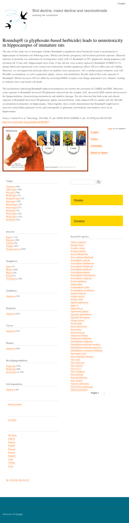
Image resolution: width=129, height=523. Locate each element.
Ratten (94, 139)
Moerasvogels (12, 204)
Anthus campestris (79, 242)
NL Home (12, 435)
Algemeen (10, 186)
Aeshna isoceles (77, 296)
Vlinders (9, 246)
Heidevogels (11, 195)
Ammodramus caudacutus (82, 341)
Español (11, 445)
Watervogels (11, 213)
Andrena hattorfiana (79, 389)
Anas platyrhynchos (79, 377)
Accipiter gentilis (78, 251)
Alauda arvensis (77, 320)
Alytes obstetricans (79, 326)
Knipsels (12, 455)
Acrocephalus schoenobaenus (83, 275)
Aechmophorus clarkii (80, 287)
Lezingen (12, 419)
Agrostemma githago (80, 311)
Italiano (11, 452)
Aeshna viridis (77, 299)
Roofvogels (11, 210)
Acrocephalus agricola (80, 260)
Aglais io (74, 305)
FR (20, 480)
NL (7, 480)
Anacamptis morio (79, 353)
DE (16, 480)
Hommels (10, 240)
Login (110, 128)
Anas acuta (75, 359)
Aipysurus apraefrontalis (81, 314)
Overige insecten (13, 249)
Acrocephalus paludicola (81, 269)
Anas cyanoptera (78, 371)
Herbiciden (96, 145)
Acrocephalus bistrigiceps (82, 266)
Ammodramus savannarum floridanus (86, 350)
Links (10, 459)
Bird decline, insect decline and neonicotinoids (69, 10)
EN (11, 480)
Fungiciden (11, 366)
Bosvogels (10, 192)
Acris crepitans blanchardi (82, 257)
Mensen (9, 269)
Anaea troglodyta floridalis (82, 356)
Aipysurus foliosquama (80, 317)
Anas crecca (76, 368)
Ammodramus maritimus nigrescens (86, 347)
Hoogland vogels (13, 198)
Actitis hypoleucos (79, 281)
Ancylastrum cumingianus (82, 386)
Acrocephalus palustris (80, 272)
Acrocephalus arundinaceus (82, 263)
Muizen (9, 272)
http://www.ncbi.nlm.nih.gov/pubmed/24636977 (26, 121)
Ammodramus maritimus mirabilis (85, 344)
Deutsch (11, 442)
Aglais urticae (77, 308)
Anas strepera (76, 380)
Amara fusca (76, 329)
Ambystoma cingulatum (81, 338)
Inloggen (121, 3)
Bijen (8, 237)
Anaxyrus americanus (80, 383)
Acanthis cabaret (78, 248)
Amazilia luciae (78, 332)
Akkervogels (11, 189)
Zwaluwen (10, 219)
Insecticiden (11, 372)
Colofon (11, 462)
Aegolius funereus (78, 293)
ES (24, 480)
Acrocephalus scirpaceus (81, 278)
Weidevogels (11, 216)
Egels (8, 266)
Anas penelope (77, 374)
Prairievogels (11, 207)
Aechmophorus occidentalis (82, 290)
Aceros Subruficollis (79, 254)
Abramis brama (77, 245)
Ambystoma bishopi (79, 335)
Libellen (9, 243)
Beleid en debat (99, 152)
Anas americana (77, 362)
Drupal (19, 514)
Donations (79, 221)
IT (28, 480)
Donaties (78, 200)
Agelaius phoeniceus (79, 302)
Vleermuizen (11, 278)
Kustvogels (11, 201)
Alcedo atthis (76, 323)
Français (12, 449)
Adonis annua (76, 284)
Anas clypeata (77, 365)
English (95, 132)
